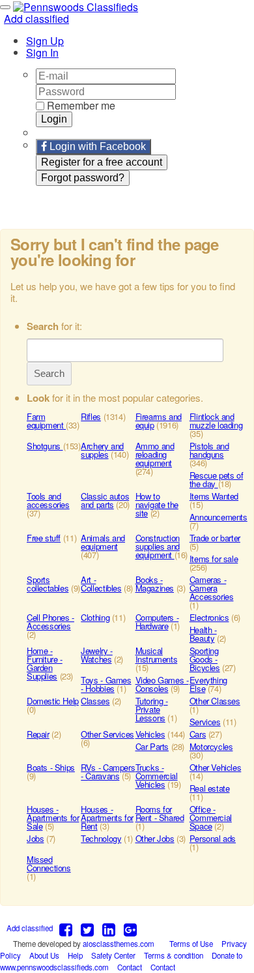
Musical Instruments (156, 654)
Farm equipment (46, 420)
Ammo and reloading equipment (155, 454)
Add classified (30, 928)
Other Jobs (155, 838)
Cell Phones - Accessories (50, 621)
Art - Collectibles (101, 583)
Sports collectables (47, 583)
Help (75, 955)
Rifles (91, 416)
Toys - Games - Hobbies (106, 684)
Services (205, 721)
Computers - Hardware (157, 621)
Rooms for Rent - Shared (159, 813)
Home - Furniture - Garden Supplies (45, 663)
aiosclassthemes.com (118, 943)
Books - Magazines (155, 583)
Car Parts (152, 746)
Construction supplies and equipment (157, 546)
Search (49, 373)
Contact (130, 967)
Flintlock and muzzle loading (216, 420)
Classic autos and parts (105, 500)
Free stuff (44, 537)
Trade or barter (215, 537)
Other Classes (215, 701)
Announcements (218, 517)
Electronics (209, 617)
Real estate (210, 788)
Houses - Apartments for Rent (107, 817)
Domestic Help (53, 701)
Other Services (107, 734)
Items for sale (214, 558)
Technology (101, 838)
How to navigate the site (156, 504)
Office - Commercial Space (211, 817)
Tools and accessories (48, 500)
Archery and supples (102, 450)
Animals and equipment (103, 541)
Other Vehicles (216, 767)
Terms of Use (192, 943)
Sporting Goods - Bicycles (205, 659)
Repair (38, 734)
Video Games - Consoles (162, 684)
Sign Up (45, 40)
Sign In (42, 52)
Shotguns (45, 446)
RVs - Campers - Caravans (108, 771)
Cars (198, 734)
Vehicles (150, 734)
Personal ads (213, 838)
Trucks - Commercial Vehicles (156, 775)
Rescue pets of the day (217, 479)
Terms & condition (173, 955)
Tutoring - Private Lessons (151, 709)
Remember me (79, 105)
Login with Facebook (96, 146)
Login (54, 119)
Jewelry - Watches (97, 654)
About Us (44, 955)
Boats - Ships (51, 767)
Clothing (95, 617)
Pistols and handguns (209, 450)
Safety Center (113, 955)
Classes (95, 701)
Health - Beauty (203, 633)
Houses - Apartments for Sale (53, 817)
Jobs (35, 838)
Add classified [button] (36, 18)
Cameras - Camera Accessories (212, 588)
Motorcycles (211, 746)
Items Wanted (214, 496)
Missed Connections (49, 863)
